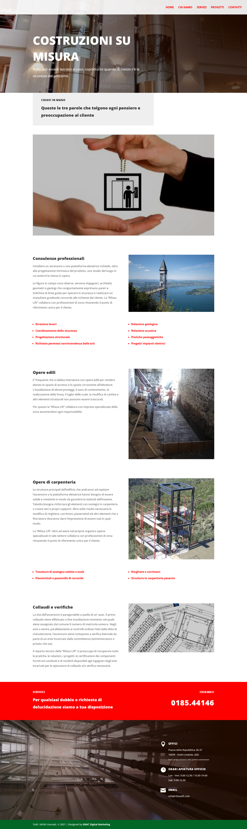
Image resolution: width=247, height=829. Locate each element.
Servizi (202, 7)
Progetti (217, 7)
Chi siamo (185, 7)
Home (170, 7)
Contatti (235, 7)
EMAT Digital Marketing (96, 824)
